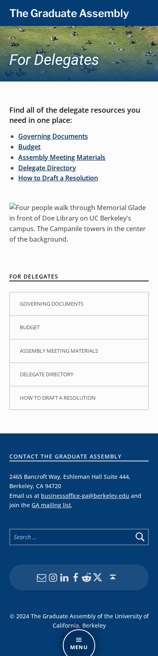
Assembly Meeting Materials (61, 157)
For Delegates (33, 276)
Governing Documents (53, 136)
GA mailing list (51, 505)
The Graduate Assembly (69, 13)
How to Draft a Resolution (58, 178)
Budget (29, 146)
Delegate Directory (47, 167)
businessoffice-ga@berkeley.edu (85, 496)
